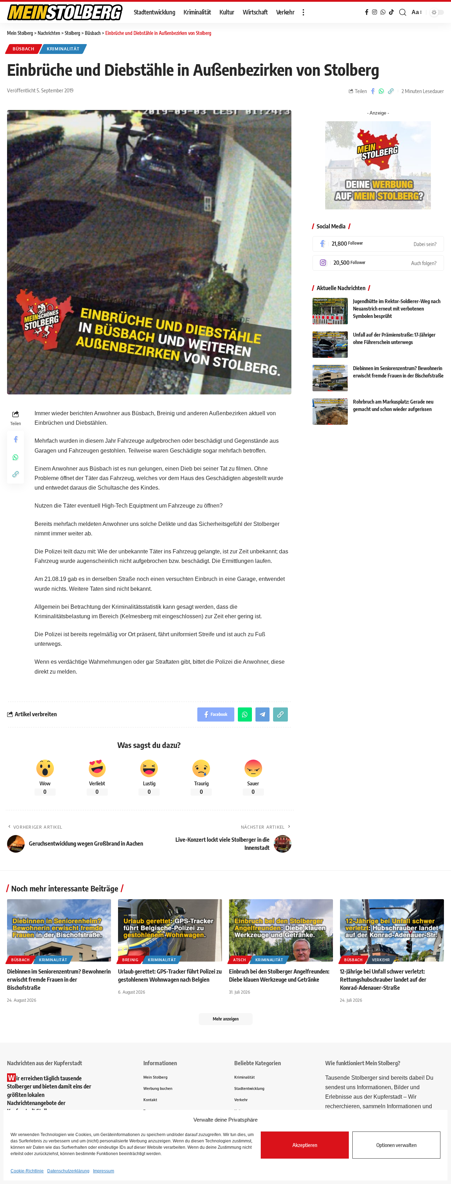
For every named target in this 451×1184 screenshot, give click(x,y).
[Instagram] (378, 263)
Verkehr (381, 960)
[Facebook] (378, 244)
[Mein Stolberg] (65, 12)
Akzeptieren (304, 1145)
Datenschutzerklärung (68, 1170)
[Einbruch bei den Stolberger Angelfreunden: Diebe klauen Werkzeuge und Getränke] (281, 930)
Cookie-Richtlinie (27, 1170)
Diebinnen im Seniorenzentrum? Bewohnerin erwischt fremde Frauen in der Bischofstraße (59, 979)
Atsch (239, 960)
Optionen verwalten (396, 1145)
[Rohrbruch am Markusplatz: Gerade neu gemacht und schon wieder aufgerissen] (330, 411)
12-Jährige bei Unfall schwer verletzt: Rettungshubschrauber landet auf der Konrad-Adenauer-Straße (383, 979)
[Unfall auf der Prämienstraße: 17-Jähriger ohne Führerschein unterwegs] (330, 344)
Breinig (130, 960)
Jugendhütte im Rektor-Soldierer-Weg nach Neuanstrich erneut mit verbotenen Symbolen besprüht (396, 309)
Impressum (103, 1170)
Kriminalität (63, 48)
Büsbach (24, 48)
